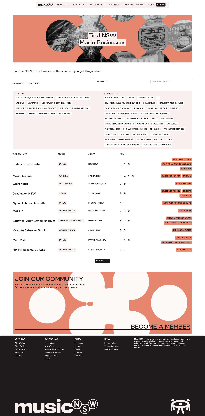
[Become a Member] (160, 326)
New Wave (49, 346)
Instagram (79, 346)
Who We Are (20, 343)
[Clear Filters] (33, 83)
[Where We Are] (98, 5)
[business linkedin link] (125, 176)
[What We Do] (80, 5)
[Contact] (140, 5)
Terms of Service (111, 346)
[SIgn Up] (160, 5)
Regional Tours (51, 355)
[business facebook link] (125, 164)
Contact (18, 355)
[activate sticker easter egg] (180, 406)
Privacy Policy (110, 343)
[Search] (151, 5)
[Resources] (115, 5)
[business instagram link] (129, 164)
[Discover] (129, 5)
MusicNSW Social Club (54, 349)
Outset (47, 358)
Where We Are (21, 349)
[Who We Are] (63, 5)
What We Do (20, 346)
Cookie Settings (111, 349)
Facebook (79, 343)
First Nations (50, 343)
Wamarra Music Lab (53, 352)
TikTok (77, 349)
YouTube (78, 355)
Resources (19, 352)
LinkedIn (78, 352)
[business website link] (121, 164)
